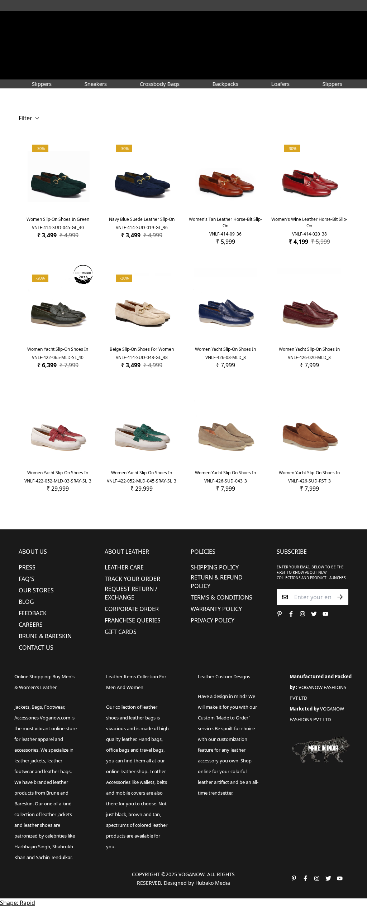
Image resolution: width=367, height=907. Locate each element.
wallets (147, 782)
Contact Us (36, 647)
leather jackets (56, 814)
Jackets (21, 707)
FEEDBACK (33, 613)
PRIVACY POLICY (212, 620)
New (67, 58)
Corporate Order (132, 609)
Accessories (173, 58)
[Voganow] (184, 42)
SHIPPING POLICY (215, 567)
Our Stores (36, 590)
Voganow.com (55, 717)
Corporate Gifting (39, 70)
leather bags (57, 771)
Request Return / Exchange (131, 593)
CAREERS (31, 625)
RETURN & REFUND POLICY (217, 581)
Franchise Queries (133, 620)
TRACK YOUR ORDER (132, 579)
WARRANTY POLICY (216, 609)
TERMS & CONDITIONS (221, 597)
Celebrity (239, 58)
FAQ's (26, 579)
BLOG (26, 602)
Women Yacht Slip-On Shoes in (57, 349)
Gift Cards (121, 632)
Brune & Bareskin (45, 636)
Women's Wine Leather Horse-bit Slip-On (309, 222)
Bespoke (297, 58)
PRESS (27, 567)
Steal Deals (85, 70)
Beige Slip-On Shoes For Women (142, 349)
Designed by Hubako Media (197, 882)
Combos (269, 58)
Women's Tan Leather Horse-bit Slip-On (225, 222)
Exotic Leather (35, 58)
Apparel (134, 58)
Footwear (98, 58)
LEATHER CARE (124, 567)
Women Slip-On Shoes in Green (58, 219)
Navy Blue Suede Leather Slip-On (142, 219)
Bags (208, 58)
